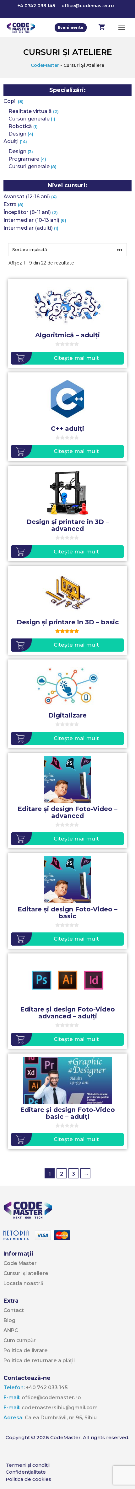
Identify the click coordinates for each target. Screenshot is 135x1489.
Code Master (20, 1263)
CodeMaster (45, 65)
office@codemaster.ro (88, 5)
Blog (9, 1320)
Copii (10, 101)
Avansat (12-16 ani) (26, 197)
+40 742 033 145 (35, 1387)
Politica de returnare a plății (39, 1361)
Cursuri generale (29, 119)
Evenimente (71, 27)
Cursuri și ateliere (25, 1273)
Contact (13, 1310)
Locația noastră (23, 1283)
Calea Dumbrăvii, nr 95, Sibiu (50, 1418)
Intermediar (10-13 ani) (31, 220)
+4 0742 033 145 (36, 5)
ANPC (10, 1330)
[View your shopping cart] (101, 27)
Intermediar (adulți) (28, 228)
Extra (10, 204)
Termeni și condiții (28, 1465)
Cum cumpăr (19, 1340)
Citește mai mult (76, 358)
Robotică (20, 126)
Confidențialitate (26, 1472)
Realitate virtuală (30, 111)
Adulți (11, 141)
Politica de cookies (28, 1479)
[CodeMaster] (21, 27)
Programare (23, 159)
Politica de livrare (25, 1350)
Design (17, 134)
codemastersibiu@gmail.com (50, 1408)
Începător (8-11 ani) (27, 212)
